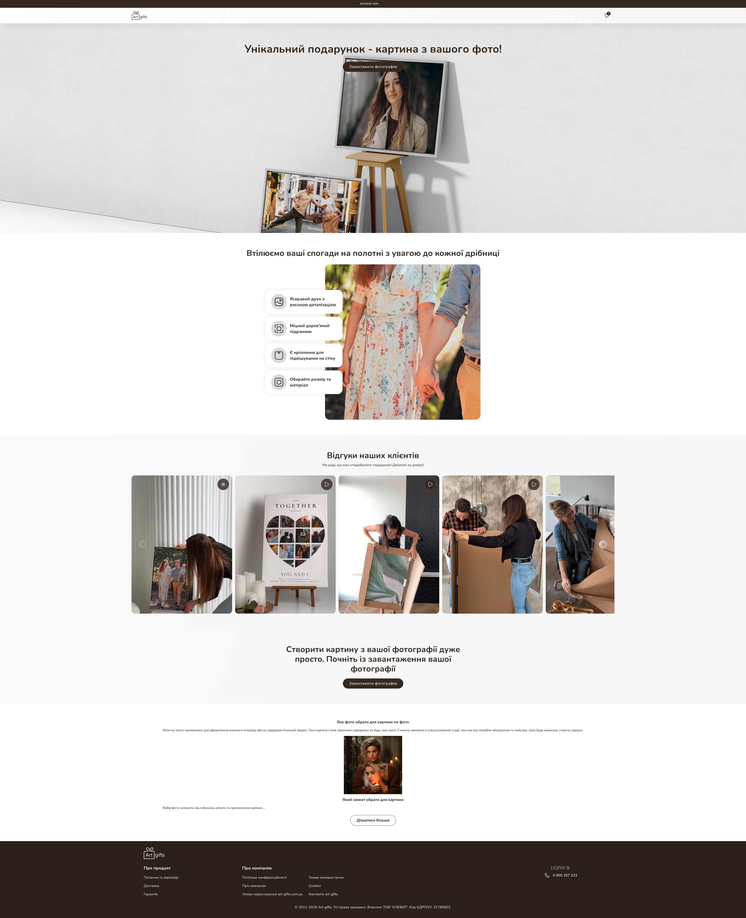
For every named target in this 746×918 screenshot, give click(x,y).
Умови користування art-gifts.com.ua (272, 894)
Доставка (151, 885)
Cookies (315, 885)
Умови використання (326, 877)
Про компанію (254, 885)
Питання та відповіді (161, 877)
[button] (143, 544)
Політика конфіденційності (264, 877)
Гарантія (151, 894)
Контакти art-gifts (323, 894)
